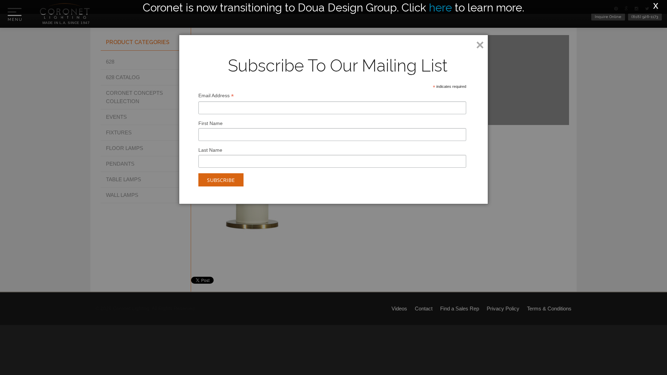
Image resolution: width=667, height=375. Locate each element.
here (440, 7)
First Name (210, 123)
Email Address (216, 96)
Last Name (210, 150)
